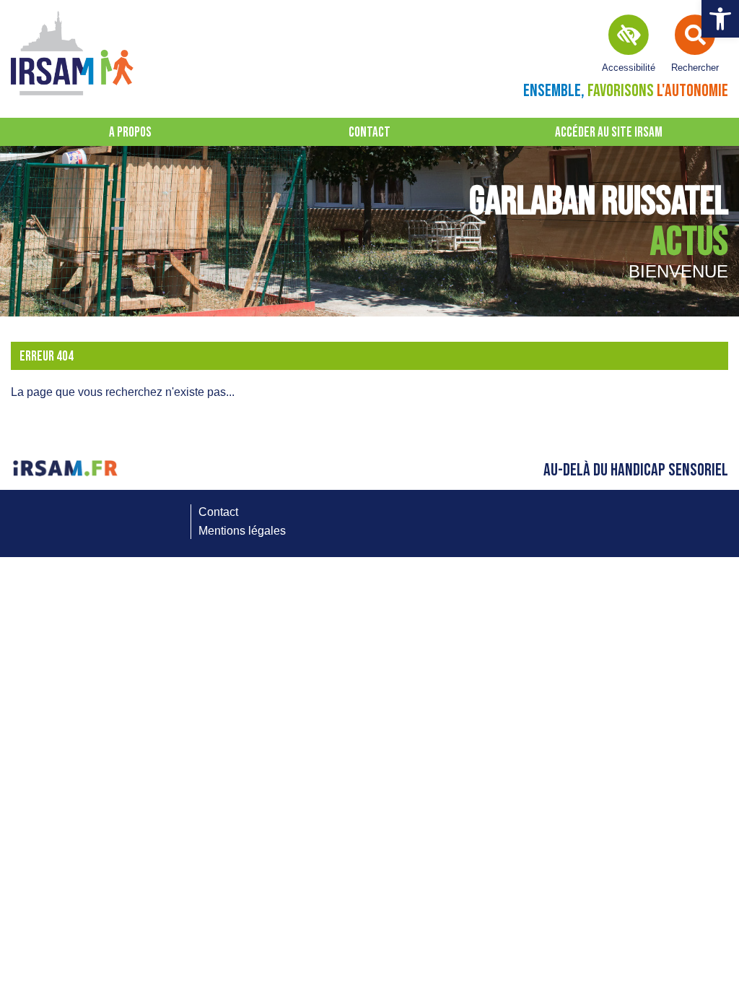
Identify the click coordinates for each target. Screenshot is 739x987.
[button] (720, 19)
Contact (369, 132)
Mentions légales (242, 531)
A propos (130, 132)
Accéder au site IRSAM (609, 132)
